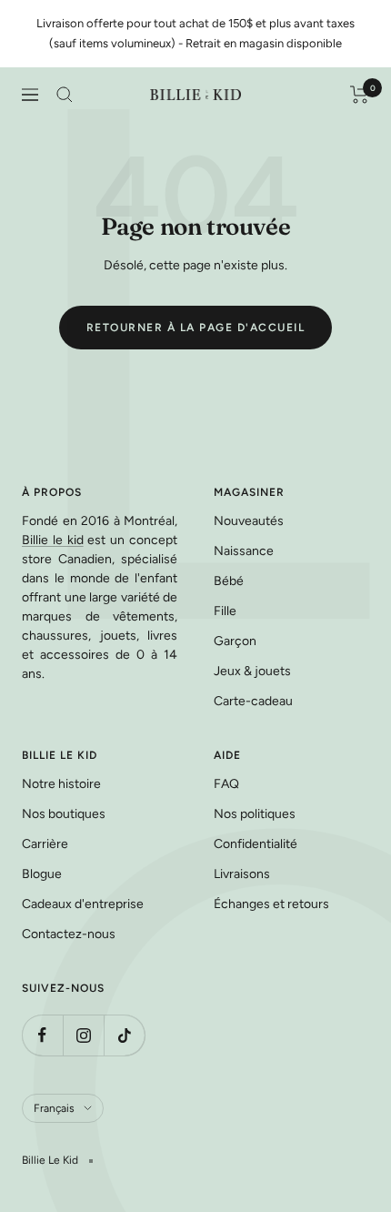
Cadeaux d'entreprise (83, 904)
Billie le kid (53, 540)
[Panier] (359, 95)
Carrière (45, 844)
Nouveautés (249, 521)
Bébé (229, 581)
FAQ (226, 784)
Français (54, 1108)
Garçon (235, 641)
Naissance (244, 551)
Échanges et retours (271, 904)
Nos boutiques (63, 814)
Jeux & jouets (252, 671)
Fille (225, 611)
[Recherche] (64, 94)
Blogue (42, 874)
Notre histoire (61, 784)
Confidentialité (255, 844)
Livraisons (242, 874)
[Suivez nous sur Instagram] (83, 1035)
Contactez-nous (68, 934)
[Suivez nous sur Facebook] (42, 1035)
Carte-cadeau (253, 701)
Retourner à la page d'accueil (196, 327)
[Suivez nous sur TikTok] (124, 1035)
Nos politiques (255, 814)
